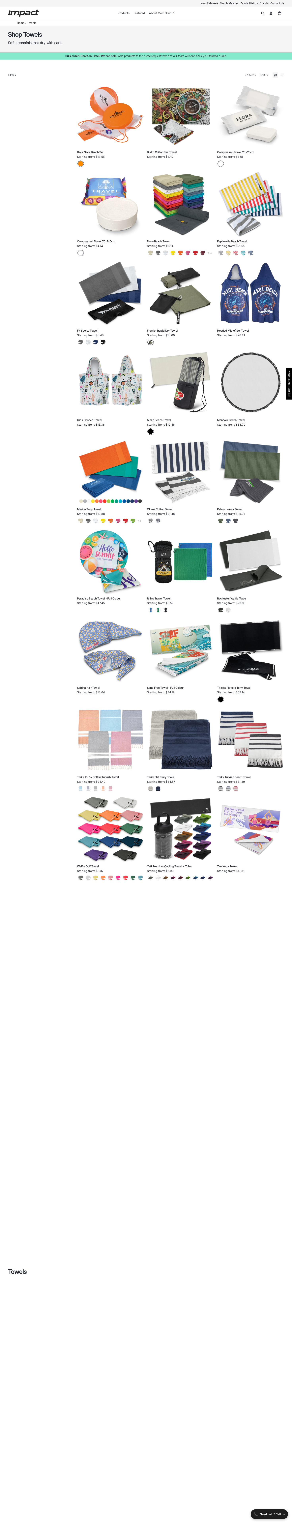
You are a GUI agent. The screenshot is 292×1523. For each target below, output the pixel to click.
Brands (264, 3)
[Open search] (262, 13)
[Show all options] (210, 253)
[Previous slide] (153, 114)
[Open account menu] (271, 13)
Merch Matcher (229, 3)
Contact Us (277, 3)
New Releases (209, 3)
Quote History (249, 3)
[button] (264, 75)
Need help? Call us (269, 1514)
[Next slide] (280, 47)
